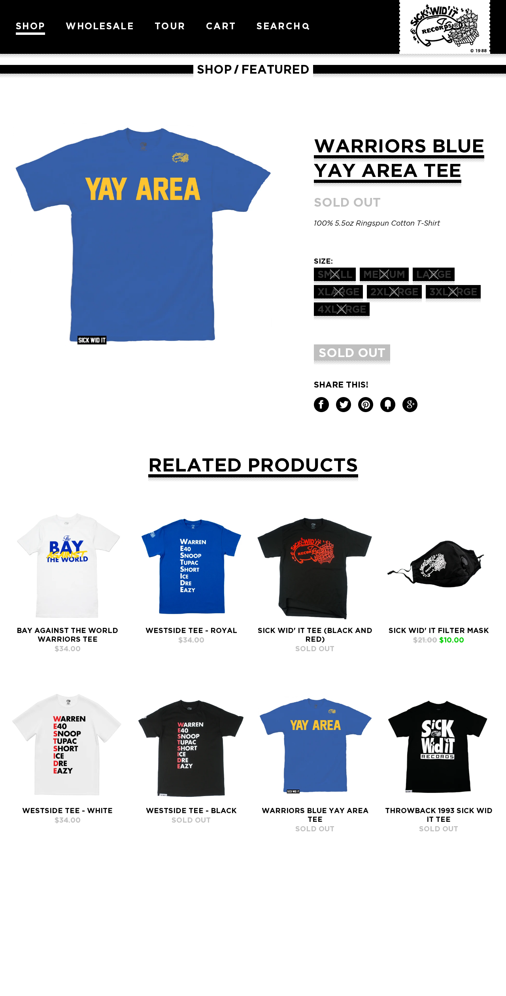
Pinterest (366, 404)
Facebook (321, 404)
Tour (170, 26)
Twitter (343, 404)
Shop (30, 26)
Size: (323, 261)
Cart (221, 26)
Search (279, 26)
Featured (275, 69)
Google (410, 404)
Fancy (388, 404)
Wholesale (100, 26)
